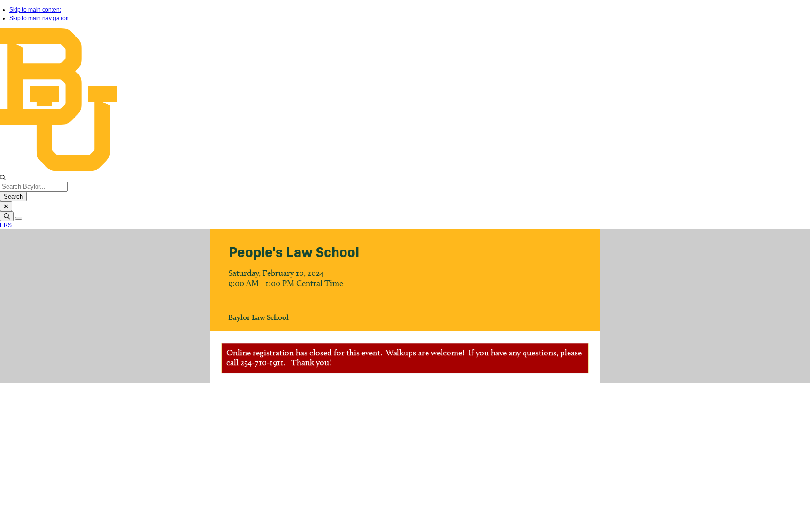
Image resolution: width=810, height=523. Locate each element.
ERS (6, 225)
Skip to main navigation (39, 18)
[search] (7, 216)
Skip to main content (35, 10)
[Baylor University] (405, 169)
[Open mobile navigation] (18, 218)
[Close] (6, 206)
